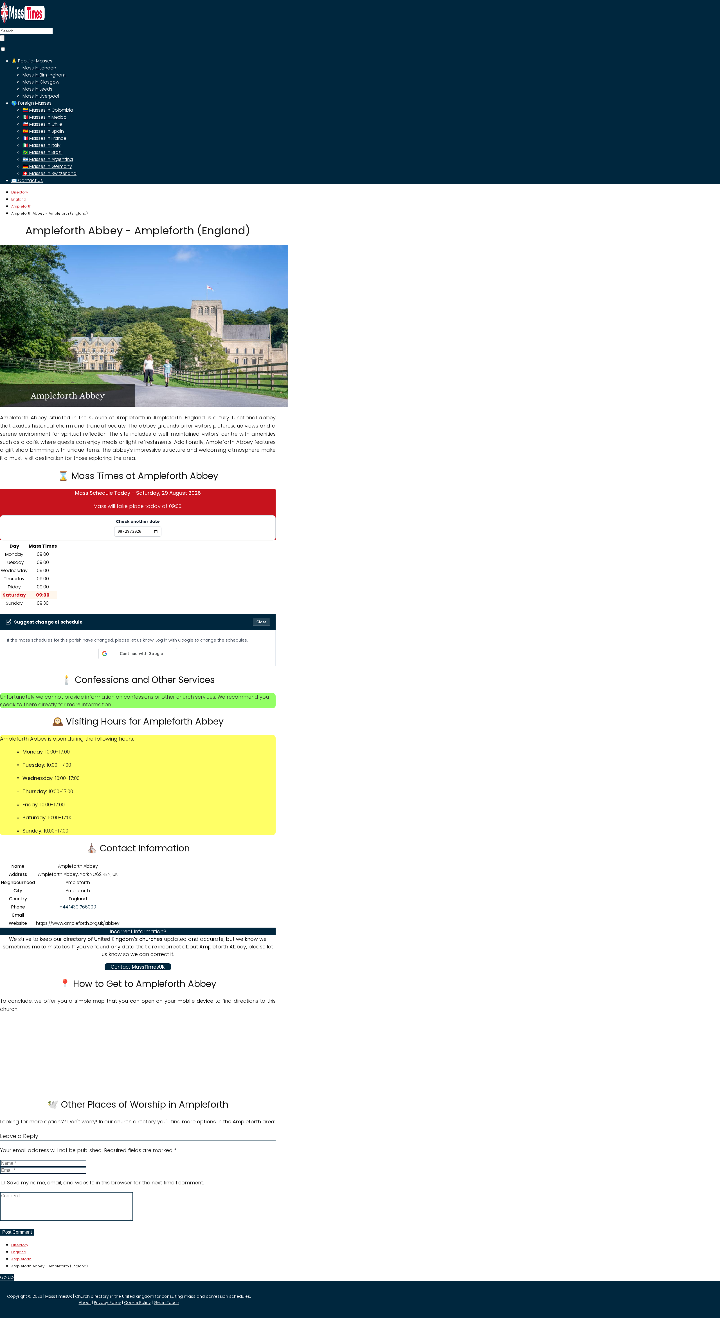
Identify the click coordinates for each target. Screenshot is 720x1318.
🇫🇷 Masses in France (44, 138)
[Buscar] (2, 38)
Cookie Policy (137, 1302)
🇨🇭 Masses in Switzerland (49, 173)
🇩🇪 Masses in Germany (47, 166)
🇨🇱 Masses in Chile (42, 124)
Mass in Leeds (37, 89)
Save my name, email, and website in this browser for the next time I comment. (105, 1182)
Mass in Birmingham (44, 75)
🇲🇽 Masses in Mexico (44, 117)
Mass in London (39, 68)
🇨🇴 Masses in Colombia (47, 110)
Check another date (138, 521)
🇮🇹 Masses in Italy (41, 145)
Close (261, 622)
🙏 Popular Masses (31, 61)
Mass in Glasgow (40, 82)
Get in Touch (166, 1302)
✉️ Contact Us (27, 180)
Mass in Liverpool (40, 96)
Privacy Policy (107, 1302)
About (85, 1302)
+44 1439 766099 (77, 907)
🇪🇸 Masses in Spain (43, 131)
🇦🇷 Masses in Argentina (47, 159)
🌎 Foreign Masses (31, 103)
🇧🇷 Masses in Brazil (42, 152)
